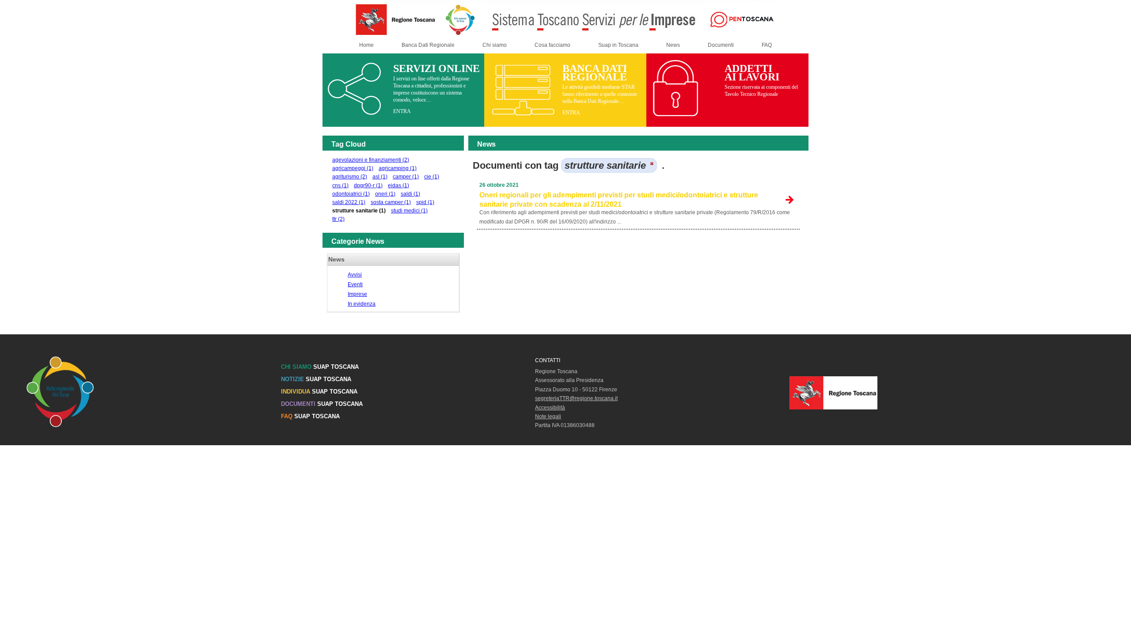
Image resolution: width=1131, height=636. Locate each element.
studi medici (409, 211)
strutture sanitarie (359, 211)
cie (431, 177)
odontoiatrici (351, 194)
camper (406, 177)
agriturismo (349, 177)
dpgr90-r (368, 185)
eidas (398, 185)
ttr (338, 219)
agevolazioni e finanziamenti (370, 160)
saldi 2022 (348, 202)
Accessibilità (550, 408)
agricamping (398, 168)
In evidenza (362, 304)
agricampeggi (352, 168)
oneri (385, 194)
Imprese (357, 294)
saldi (410, 194)
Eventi (355, 284)
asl (379, 177)
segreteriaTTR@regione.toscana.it (576, 398)
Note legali (548, 416)
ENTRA (402, 111)
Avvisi (355, 275)
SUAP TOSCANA (320, 366)
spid (425, 202)
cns (340, 185)
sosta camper (391, 202)
